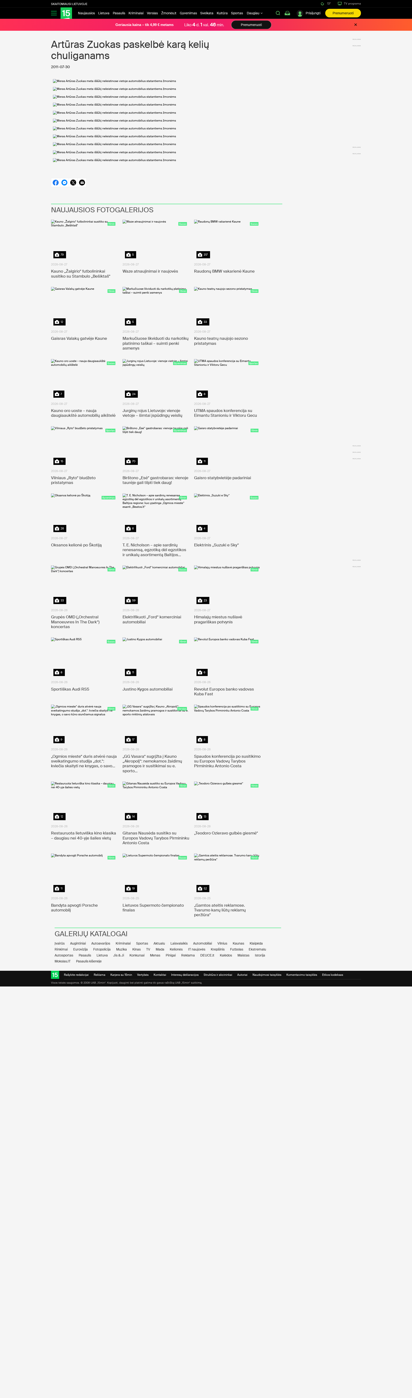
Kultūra (222, 13)
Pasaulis (119, 13)
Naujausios (86, 13)
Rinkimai (61, 949)
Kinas (136, 949)
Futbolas (236, 949)
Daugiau (253, 13)
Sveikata (206, 13)
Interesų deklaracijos (185, 975)
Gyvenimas (188, 13)
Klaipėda (256, 943)
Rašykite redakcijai (76, 975)
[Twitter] (73, 182)
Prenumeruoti (343, 13)
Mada (160, 949)
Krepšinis (218, 949)
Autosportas (64, 955)
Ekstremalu (257, 949)
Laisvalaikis (179, 943)
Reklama (188, 955)
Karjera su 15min (121, 975)
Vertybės (143, 975)
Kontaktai (160, 975)
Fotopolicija (102, 949)
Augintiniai (78, 943)
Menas (155, 955)
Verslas (152, 13)
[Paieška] (278, 13)
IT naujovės (196, 949)
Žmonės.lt (168, 13)
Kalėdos (226, 955)
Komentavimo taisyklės (301, 975)
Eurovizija (80, 949)
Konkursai (136, 955)
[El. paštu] (82, 182)
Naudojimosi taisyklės (266, 975)
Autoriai (242, 975)
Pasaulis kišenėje (89, 961)
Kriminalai (136, 13)
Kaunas (238, 943)
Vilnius (222, 943)
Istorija (260, 955)
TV (148, 949)
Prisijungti (313, 13)
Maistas (243, 955)
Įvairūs (60, 943)
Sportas (237, 13)
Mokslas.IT (63, 961)
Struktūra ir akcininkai (218, 975)
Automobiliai (202, 943)
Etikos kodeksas (332, 975)
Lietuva (103, 13)
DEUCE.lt (207, 955)
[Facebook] (55, 182)
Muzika (121, 949)
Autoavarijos (100, 943)
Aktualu (159, 943)
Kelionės (176, 949)
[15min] (66, 13)
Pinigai (171, 955)
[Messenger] (64, 182)
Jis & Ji (118, 955)
